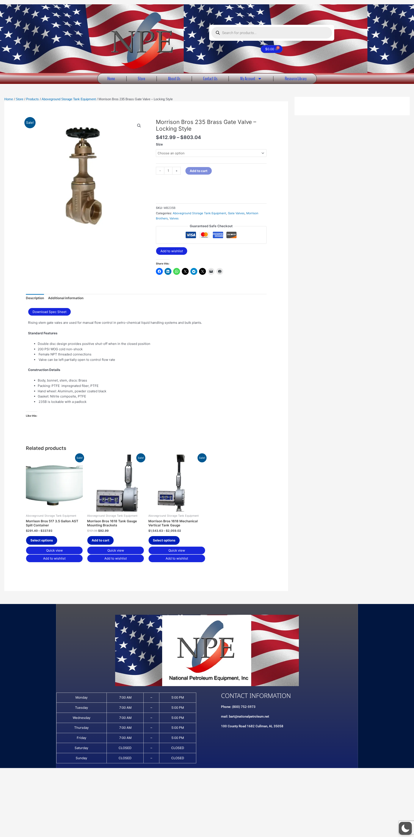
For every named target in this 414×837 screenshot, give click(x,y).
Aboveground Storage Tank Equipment (199, 213)
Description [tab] (35, 298)
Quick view (54, 550)
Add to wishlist (171, 251)
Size (159, 144)
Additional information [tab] (65, 298)
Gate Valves (236, 213)
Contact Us (210, 78)
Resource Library (296, 78)
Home (111, 78)
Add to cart (198, 171)
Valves (174, 218)
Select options (41, 540)
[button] (139, 126)
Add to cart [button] (100, 540)
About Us (174, 78)
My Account (247, 78)
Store (141, 78)
